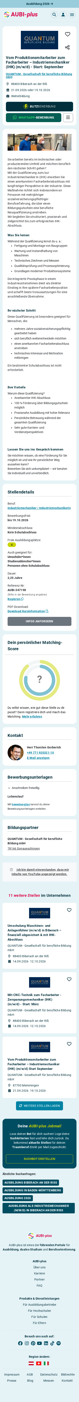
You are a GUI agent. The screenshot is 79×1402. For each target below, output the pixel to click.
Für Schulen (39, 1316)
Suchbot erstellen (39, 1159)
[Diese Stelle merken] (67, 34)
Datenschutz (49, 1374)
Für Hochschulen (39, 1310)
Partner (39, 1279)
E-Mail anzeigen (38, 758)
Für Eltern (39, 1323)
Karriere (39, 1273)
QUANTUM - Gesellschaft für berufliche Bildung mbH (39, 75)
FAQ (39, 1285)
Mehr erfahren (32, 716)
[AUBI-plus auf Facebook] (20, 1343)
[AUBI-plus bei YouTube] (39, 1343)
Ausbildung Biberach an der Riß (30, 1182)
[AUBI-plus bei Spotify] (58, 1343)
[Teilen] (67, 48)
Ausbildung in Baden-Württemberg (32, 1190)
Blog (30, 1380)
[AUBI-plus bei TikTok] (52, 1343)
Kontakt (67, 1380)
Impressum (12, 1374)
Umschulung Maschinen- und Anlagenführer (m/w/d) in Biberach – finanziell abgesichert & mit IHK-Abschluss (34, 932)
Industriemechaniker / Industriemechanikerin (39, 508)
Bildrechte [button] (68, 1374)
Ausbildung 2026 (38, 3)
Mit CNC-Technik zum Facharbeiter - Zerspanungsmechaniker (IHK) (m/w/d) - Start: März (34, 999)
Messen (48, 1380)
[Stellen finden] (54, 14)
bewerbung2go (21, 804)
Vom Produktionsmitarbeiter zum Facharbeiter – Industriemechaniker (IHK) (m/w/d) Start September (33, 1064)
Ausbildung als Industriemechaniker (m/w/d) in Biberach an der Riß (38, 1208)
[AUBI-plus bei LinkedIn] (46, 1343)
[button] (72, 14)
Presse (11, 1380)
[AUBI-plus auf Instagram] (26, 1343)
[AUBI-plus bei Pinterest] (33, 1343)
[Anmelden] (63, 14)
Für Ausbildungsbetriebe (39, 1304)
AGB (30, 1374)
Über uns (39, 1267)
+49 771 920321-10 (40, 752)
